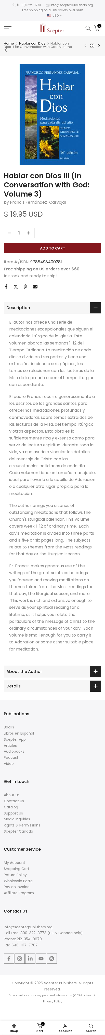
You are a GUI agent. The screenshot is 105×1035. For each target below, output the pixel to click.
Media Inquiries (17, 819)
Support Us (13, 813)
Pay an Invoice (17, 886)
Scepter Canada (18, 831)
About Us (12, 794)
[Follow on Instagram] (20, 959)
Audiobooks (14, 751)
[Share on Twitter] (16, 286)
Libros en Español (19, 733)
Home (9, 43)
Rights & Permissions (22, 825)
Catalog (11, 807)
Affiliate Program (19, 892)
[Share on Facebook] (6, 286)
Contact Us (14, 801)
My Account (14, 862)
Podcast (11, 757)
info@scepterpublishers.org (71, 5)
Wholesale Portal (18, 881)
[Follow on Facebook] (9, 959)
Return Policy (15, 874)
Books (9, 727)
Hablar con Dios (32, 43)
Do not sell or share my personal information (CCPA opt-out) (52, 995)
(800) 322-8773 (29, 5)
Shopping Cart (16, 868)
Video (9, 763)
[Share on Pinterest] (25, 286)
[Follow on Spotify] (52, 959)
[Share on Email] (35, 286)
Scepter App (15, 739)
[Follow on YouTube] (41, 959)
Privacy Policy (52, 1001)
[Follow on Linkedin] (30, 959)
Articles (10, 745)
